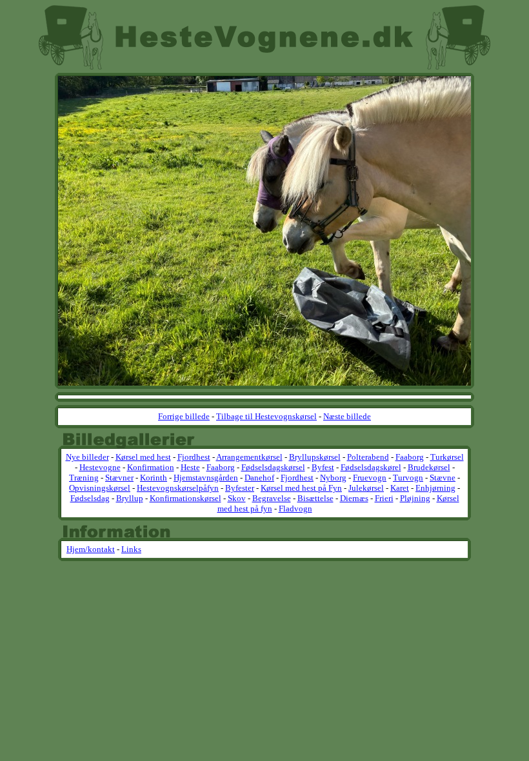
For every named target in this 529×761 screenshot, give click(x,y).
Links (131, 549)
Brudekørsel (429, 467)
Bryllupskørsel (315, 457)
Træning (84, 477)
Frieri (384, 498)
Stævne (442, 477)
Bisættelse (315, 498)
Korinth (153, 477)
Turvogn (408, 477)
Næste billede (347, 416)
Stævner (119, 477)
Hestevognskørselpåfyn (178, 488)
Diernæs (354, 498)
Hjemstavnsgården (206, 477)
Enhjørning (435, 488)
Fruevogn (369, 477)
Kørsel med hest (143, 457)
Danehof (259, 477)
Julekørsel (366, 488)
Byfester (239, 488)
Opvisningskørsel (99, 488)
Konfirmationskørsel (185, 498)
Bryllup (129, 498)
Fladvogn (295, 508)
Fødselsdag (90, 498)
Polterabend (368, 457)
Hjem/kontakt (90, 549)
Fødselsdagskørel (371, 467)
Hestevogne (100, 467)
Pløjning (415, 498)
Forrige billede (184, 416)
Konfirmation (150, 467)
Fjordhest (193, 457)
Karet (399, 488)
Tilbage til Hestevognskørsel (266, 416)
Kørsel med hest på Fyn (301, 488)
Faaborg (409, 457)
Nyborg (333, 477)
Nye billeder (87, 457)
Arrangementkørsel (249, 457)
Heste (190, 467)
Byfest (323, 467)
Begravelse (271, 498)
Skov (237, 498)
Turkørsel (447, 457)
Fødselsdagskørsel (273, 467)
